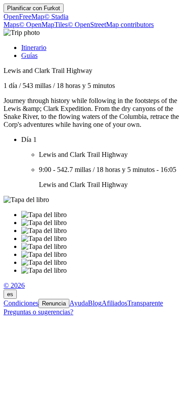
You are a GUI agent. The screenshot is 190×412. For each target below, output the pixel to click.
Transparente (145, 303)
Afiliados (114, 303)
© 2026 (14, 285)
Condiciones (21, 303)
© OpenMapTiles (43, 24)
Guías (29, 55)
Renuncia (54, 303)
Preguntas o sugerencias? (38, 312)
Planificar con (33, 8)
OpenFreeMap (24, 16)
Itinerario (33, 47)
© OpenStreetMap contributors (111, 24)
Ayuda (78, 303)
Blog (95, 303)
